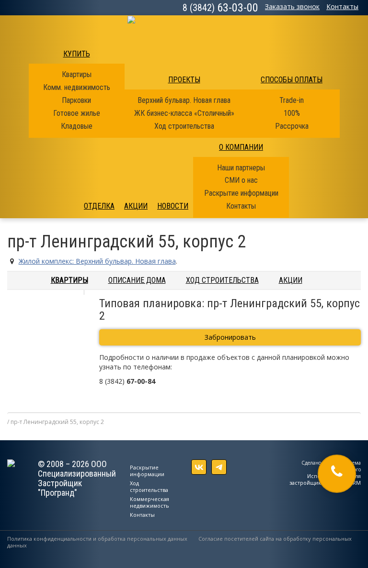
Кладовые (76, 126)
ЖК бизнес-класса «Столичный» (184, 113)
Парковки (76, 100)
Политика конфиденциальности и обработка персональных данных (97, 538)
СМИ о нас (241, 180)
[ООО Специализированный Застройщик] (184, 28)
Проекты (184, 79)
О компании (241, 147)
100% (292, 113)
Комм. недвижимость (76, 87)
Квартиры (77, 74)
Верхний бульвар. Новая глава (184, 100)
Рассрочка (292, 126)
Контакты (342, 6)
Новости (172, 206)
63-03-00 (220, 7)
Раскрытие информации (241, 193)
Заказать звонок (292, 6)
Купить (76, 53)
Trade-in (291, 100)
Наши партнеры (241, 167)
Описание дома (137, 280)
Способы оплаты (291, 79)
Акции (136, 206)
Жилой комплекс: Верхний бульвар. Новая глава (97, 261)
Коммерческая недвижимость (149, 502)
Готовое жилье (76, 113)
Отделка (99, 206)
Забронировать (230, 337)
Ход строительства (184, 126)
